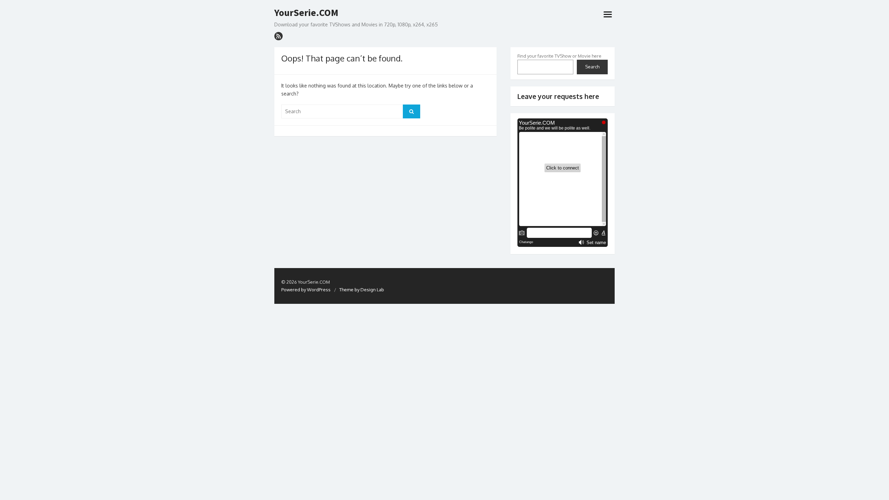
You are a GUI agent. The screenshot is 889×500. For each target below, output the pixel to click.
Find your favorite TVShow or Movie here (559, 56)
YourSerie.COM (306, 13)
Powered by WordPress (306, 289)
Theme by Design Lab (361, 289)
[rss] (278, 36)
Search (592, 66)
